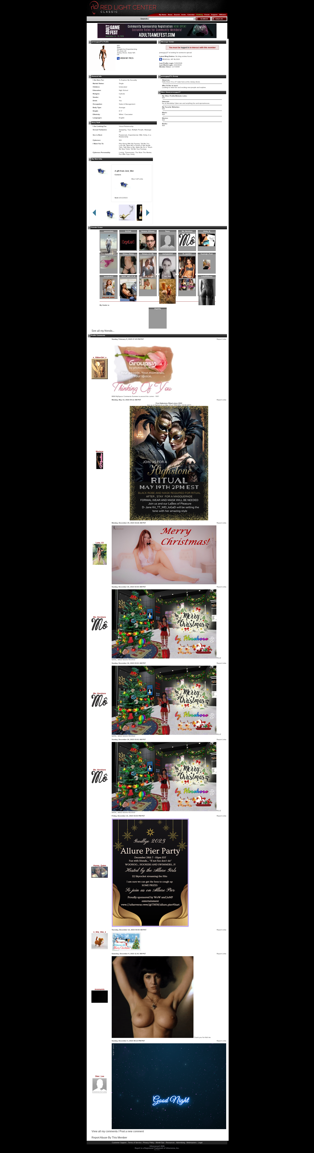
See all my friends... (103, 330)
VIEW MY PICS (126, 58)
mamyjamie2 (167, 254)
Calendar (191, 15)
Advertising (180, 1143)
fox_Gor (167, 276)
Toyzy (167, 231)
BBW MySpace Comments (121, 396)
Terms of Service (134, 1143)
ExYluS (128, 231)
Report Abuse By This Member (109, 1137)
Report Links (221, 339)
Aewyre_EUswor (148, 231)
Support (214, 15)
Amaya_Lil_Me (148, 254)
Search (177, 15)
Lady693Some (206, 276)
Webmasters (191, 1143)
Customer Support (119, 1143)
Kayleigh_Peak (207, 254)
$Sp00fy (157, 309)
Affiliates (222, 15)
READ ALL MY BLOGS (171, 59)
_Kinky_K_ (206, 231)
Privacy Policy (148, 1143)
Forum (206, 15)
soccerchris (108, 231)
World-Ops (160, 1143)
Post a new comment (132, 1131)
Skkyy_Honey (128, 254)
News (170, 15)
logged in (185, 47)
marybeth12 (108, 276)
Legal (200, 1143)
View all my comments (105, 1131)
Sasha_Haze (187, 276)
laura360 (108, 254)
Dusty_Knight (148, 276)
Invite (183, 15)
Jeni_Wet (129, 171)
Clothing (199, 15)
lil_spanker (187, 254)
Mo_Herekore (187, 231)
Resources (170, 1143)
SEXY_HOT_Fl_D (128, 276)
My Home (162, 15)
